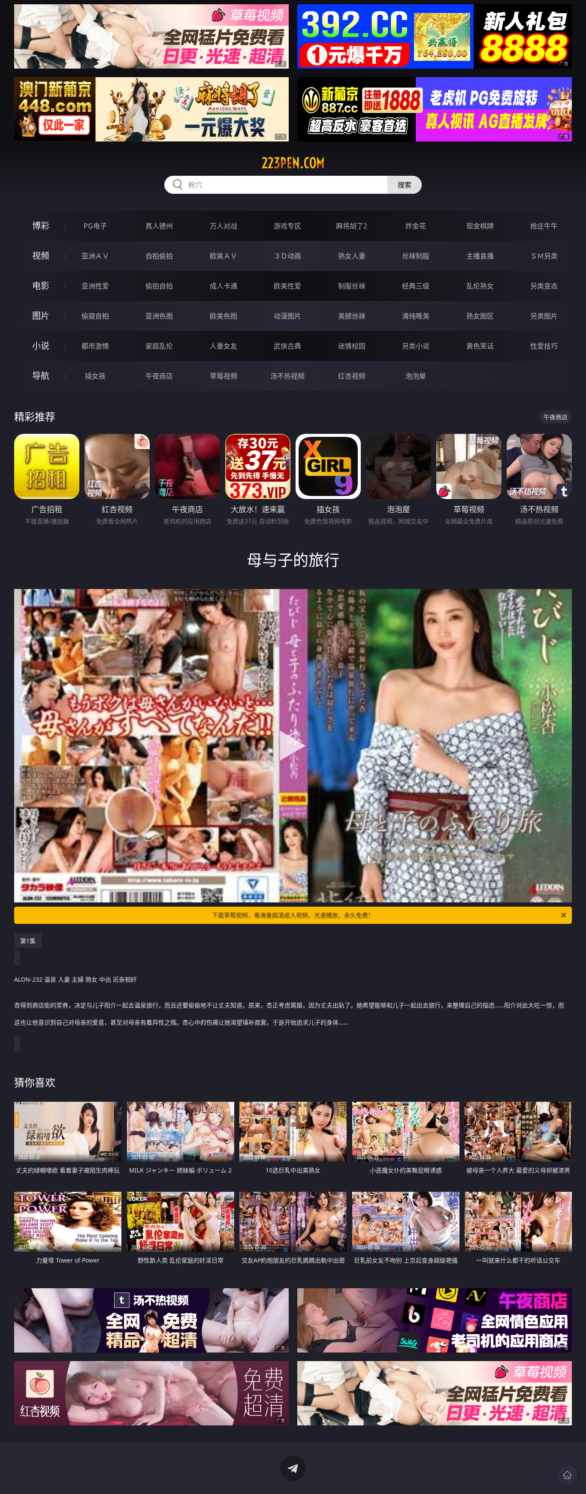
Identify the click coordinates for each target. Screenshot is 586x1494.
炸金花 (415, 226)
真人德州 (159, 226)
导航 (40, 376)
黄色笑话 (480, 346)
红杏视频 (351, 376)
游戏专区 (287, 226)
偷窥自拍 (95, 316)
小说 (40, 346)
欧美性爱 (287, 286)
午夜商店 (159, 376)
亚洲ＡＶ (95, 256)
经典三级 (415, 286)
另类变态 (544, 286)
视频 (40, 256)
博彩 (40, 225)
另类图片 (544, 316)
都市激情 (95, 346)
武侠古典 (287, 346)
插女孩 (95, 376)
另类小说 (415, 346)
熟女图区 (480, 316)
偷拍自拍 (159, 286)
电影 (40, 286)
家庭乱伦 (159, 346)
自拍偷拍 (159, 256)
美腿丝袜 (351, 316)
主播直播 (480, 256)
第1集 (28, 941)
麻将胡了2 (351, 226)
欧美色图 (223, 316)
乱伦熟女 (480, 286)
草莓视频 (223, 376)
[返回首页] (567, 1475)
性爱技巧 (544, 346)
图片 (40, 316)
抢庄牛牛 (544, 226)
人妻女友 (223, 346)
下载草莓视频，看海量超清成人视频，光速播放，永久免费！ (293, 915)
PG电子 (95, 226)
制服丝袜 (351, 286)
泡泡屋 (415, 376)
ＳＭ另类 (544, 256)
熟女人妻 (351, 256)
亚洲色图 (159, 316)
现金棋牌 (480, 226)
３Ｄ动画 (287, 256)
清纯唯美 (415, 316)
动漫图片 (287, 316)
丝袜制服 (415, 256)
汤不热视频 (287, 376)
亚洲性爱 (95, 286)
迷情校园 (351, 346)
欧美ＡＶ (223, 256)
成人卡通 (223, 286)
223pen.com (293, 162)
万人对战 (223, 226)
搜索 (404, 184)
